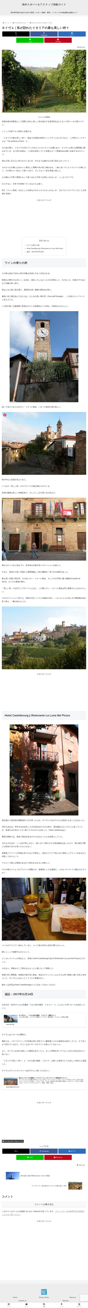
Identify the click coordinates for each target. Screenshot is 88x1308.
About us (73, 1297)
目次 (41, 241)
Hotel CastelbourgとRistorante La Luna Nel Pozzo (45, 248)
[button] (81, 681)
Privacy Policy (44, 1297)
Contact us (22, 1301)
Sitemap (66, 1301)
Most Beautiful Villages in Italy (13, 1141)
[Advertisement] (44, 218)
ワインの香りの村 (33, 245)
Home (15, 1297)
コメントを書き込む (44, 1204)
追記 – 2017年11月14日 (35, 252)
